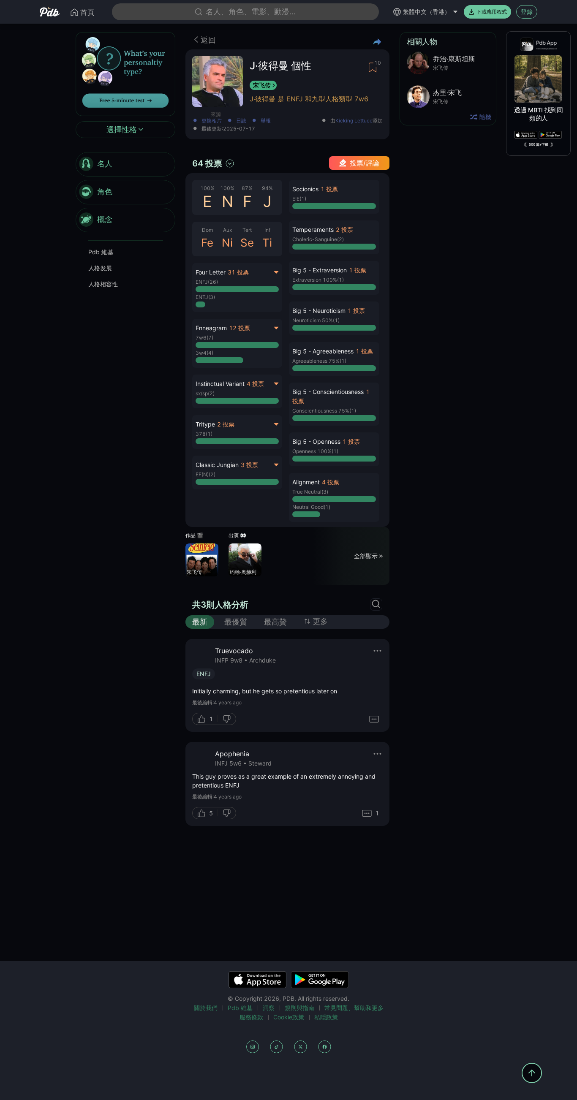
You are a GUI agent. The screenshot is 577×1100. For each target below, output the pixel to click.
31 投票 (238, 272)
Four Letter (211, 272)
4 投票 (255, 383)
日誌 (241, 121)
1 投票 (329, 189)
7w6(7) (204, 337)
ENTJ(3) (205, 297)
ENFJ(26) (207, 282)
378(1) (204, 434)
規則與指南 (299, 1007)
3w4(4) (204, 353)
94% (267, 188)
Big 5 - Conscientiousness (328, 391)
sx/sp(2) (205, 393)
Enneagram (211, 327)
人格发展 (100, 268)
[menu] (125, 192)
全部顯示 (366, 555)
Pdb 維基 (100, 251)
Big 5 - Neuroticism (319, 310)
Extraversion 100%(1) (318, 280)
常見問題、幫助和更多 (354, 1007)
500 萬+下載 (538, 144)
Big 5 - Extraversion (319, 270)
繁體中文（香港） (426, 11)
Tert (247, 230)
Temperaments (313, 229)
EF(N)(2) (205, 474)
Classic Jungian (217, 464)
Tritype (205, 424)
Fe (207, 242)
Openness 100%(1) (315, 451)
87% (247, 188)
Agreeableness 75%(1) (319, 361)
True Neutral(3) (310, 492)
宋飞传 (262, 85)
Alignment (306, 482)
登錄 (527, 11)
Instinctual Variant (220, 383)
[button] (334, 197)
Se (247, 242)
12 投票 (239, 327)
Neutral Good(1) (311, 507)
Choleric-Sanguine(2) (318, 239)
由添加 (356, 121)
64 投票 (207, 163)
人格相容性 (103, 284)
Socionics (305, 189)
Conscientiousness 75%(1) (324, 410)
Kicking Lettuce (354, 120)
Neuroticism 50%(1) (316, 320)
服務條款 (251, 1017)
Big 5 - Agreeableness (323, 351)
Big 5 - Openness (316, 441)
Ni (227, 242)
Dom (207, 230)
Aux (227, 230)
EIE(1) (299, 199)
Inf (267, 230)
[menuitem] (125, 164)
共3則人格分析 (220, 605)
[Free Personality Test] (125, 73)
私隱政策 (326, 1017)
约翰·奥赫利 (243, 572)
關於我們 (206, 1007)
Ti (267, 242)
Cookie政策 (288, 1017)
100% (207, 188)
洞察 (269, 1007)
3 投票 (249, 464)
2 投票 (225, 424)
